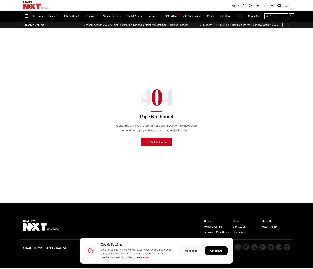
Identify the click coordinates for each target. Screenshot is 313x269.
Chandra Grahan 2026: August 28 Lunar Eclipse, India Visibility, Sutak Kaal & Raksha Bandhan (129, 24)
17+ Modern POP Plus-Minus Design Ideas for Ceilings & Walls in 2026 (231, 24)
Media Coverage (213, 226)
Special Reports (112, 16)
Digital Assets (134, 16)
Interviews (225, 16)
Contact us (254, 16)
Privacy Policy (269, 226)
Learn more (141, 257)
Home (207, 221)
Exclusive (153, 16)
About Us (266, 221)
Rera (239, 16)
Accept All (216, 250)
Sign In (235, 5)
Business (53, 16)
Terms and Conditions (216, 232)
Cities (210, 16)
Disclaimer (239, 232)
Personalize (190, 250)
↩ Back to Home (157, 142)
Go (291, 16)
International (71, 16)
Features (38, 16)
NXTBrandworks (191, 16)
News (236, 221)
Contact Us (239, 226)
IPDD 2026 (170, 16)
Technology (91, 16)
